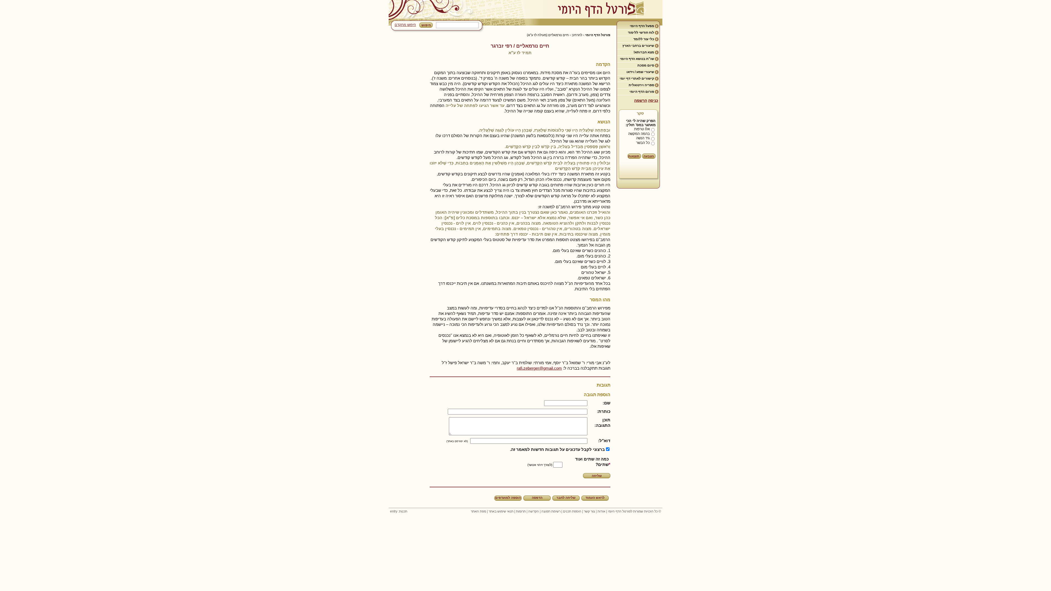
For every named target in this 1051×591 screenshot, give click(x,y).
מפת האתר (478, 511)
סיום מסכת (645, 65)
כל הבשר (643, 143)
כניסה (653, 100)
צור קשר (589, 511)
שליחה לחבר (566, 498)
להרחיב (577, 35)
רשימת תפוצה (551, 511)
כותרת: (603, 411)
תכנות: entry (398, 511)
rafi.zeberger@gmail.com (539, 368)
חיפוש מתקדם (405, 25)
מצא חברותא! (644, 52)
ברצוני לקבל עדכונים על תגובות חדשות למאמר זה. (557, 449)
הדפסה (537, 498)
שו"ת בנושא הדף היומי (637, 59)
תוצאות (633, 156)
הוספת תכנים (572, 511)
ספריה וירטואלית (641, 85)
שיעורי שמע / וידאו (640, 72)
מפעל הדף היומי (642, 26)
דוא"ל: (604, 440)
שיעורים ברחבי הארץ (638, 46)
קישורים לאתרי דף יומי (637, 78)
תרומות (521, 511)
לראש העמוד (595, 498)
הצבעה (648, 156)
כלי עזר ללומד (643, 39)
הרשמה (640, 100)
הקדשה (533, 511)
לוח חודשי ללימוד (641, 32)
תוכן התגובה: (602, 423)
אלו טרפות (642, 129)
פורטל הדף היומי (597, 35)
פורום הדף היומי (642, 92)
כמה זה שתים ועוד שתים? (592, 462)
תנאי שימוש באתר (501, 511)
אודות (601, 511)
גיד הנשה (643, 138)
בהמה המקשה (639, 134)
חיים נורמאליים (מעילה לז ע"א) (548, 35)
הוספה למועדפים (508, 498)
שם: (606, 403)
